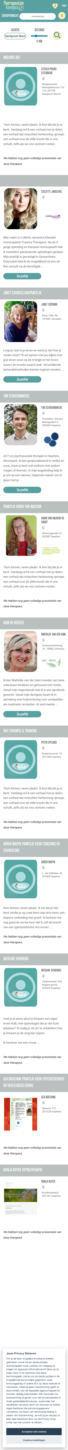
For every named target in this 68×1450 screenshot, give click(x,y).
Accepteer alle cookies (34, 1431)
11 (62, 15)
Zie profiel (22, 276)
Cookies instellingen (34, 1440)
